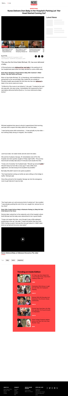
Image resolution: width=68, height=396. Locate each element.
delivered (39, 81)
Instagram (16, 392)
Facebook (16, 389)
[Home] (34, 3)
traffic (41, 164)
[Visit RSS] (57, 388)
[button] (23, 239)
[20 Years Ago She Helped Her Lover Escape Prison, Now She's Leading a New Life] (34, 278)
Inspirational (34, 8)
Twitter (15, 390)
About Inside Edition (8, 389)
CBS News (38, 390)
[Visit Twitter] (50, 388)
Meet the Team (7, 390)
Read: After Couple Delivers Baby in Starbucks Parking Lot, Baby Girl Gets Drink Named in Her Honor (22, 210)
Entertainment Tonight (40, 392)
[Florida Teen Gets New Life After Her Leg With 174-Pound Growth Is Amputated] (34, 312)
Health (34, 293)
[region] (22, 239)
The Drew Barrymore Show (40, 394)
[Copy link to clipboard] (42, 56)
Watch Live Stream (29, 391)
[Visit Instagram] (52, 388)
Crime (33, 282)
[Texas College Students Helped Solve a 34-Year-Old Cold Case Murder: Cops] (34, 323)
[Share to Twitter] (39, 56)
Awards (5, 392)
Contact (5, 393)
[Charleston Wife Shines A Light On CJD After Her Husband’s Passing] (34, 289)
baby (7, 260)
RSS (15, 394)
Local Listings (28, 390)
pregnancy (20, 260)
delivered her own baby (22, 67)
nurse (13, 260)
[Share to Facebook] (36, 56)
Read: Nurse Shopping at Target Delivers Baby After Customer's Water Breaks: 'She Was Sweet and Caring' (21, 73)
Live (10, 3)
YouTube (16, 393)
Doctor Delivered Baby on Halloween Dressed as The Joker (19, 253)
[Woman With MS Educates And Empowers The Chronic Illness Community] (34, 300)
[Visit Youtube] (55, 388)
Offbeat (3, 254)
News (3, 3)
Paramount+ (38, 389)
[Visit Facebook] (47, 388)
